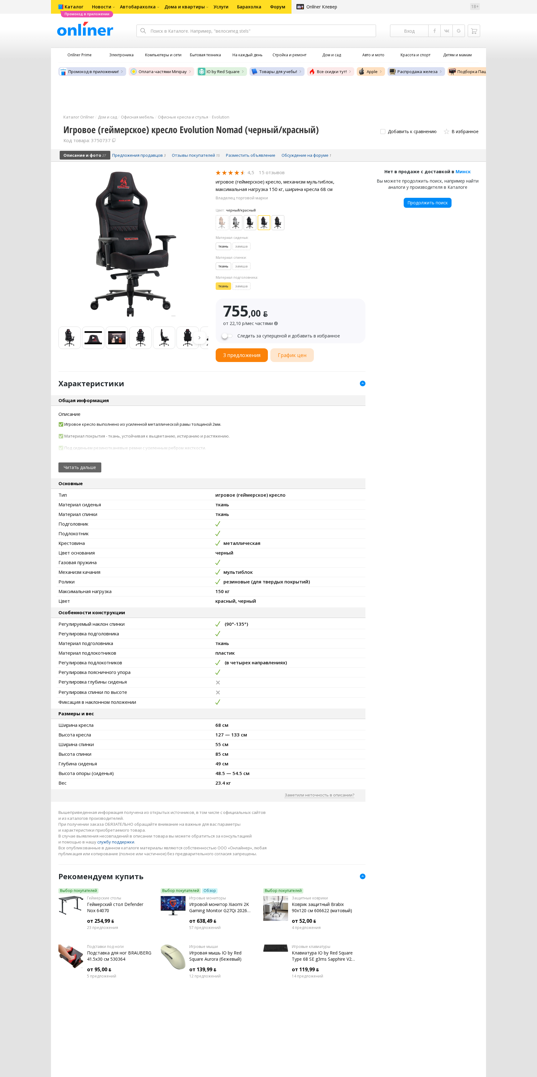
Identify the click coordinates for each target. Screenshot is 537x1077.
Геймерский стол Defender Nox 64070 (115, 907)
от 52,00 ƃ (304, 920)
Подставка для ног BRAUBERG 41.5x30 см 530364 (119, 956)
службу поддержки (115, 842)
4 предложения (306, 928)
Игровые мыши (203, 947)
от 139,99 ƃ (202, 969)
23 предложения (102, 928)
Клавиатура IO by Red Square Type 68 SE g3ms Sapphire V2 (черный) (322, 956)
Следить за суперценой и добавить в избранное (288, 335)
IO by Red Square (223, 71)
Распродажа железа (417, 71)
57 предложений (205, 928)
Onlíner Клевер (321, 7)
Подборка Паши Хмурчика (483, 71)
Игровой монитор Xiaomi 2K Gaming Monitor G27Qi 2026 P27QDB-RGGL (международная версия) (219, 907)
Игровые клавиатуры (311, 947)
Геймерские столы (104, 898)
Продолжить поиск (427, 203)
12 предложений (205, 976)
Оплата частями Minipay (163, 71)
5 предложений (101, 976)
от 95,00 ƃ (99, 969)
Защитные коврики (310, 898)
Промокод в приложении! (93, 71)
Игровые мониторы (207, 898)
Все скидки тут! (332, 71)
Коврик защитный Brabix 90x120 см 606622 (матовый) (322, 907)
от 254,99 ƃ (100, 920)
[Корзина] (474, 31)
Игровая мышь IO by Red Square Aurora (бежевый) (215, 956)
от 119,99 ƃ (305, 969)
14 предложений (307, 976)
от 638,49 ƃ (202, 920)
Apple (372, 71)
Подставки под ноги (105, 947)
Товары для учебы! (278, 71)
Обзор (210, 890)
